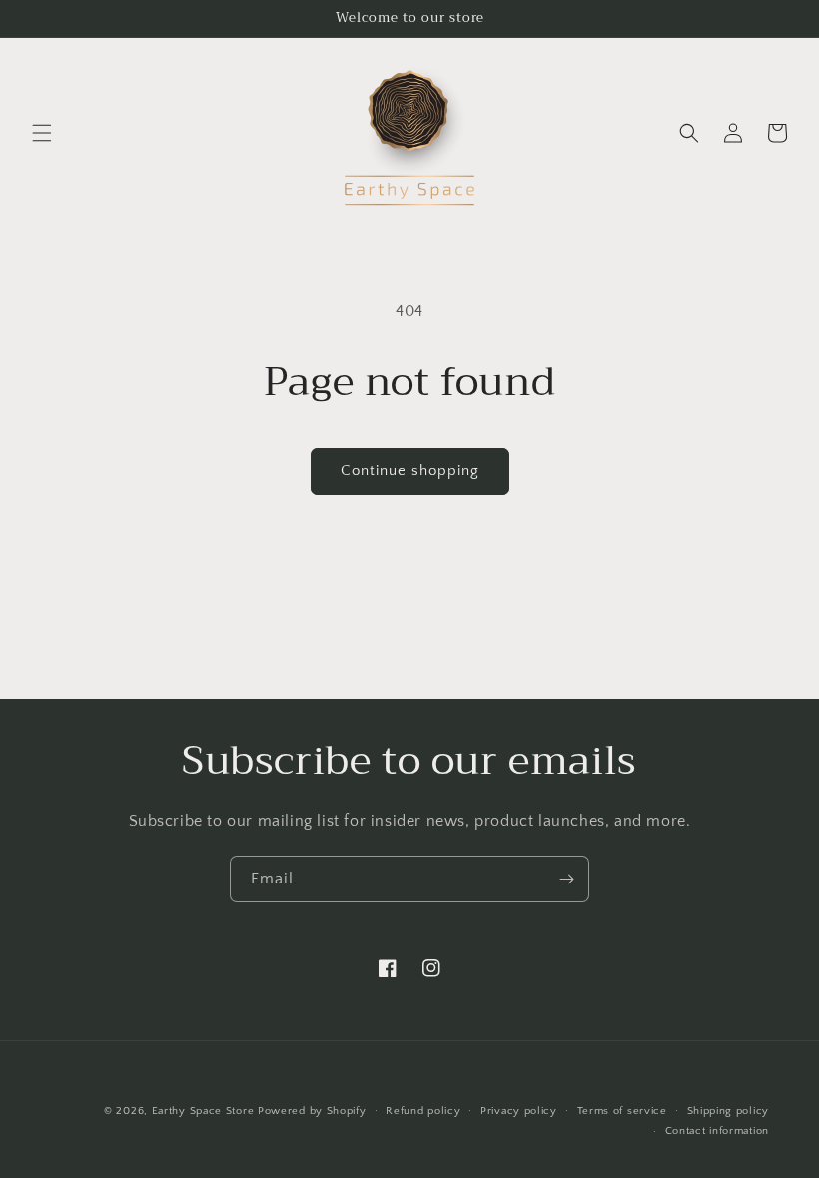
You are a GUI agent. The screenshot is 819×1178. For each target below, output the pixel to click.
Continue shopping (410, 470)
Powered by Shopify (312, 1111)
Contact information (717, 1131)
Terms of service (622, 1111)
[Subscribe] (566, 879)
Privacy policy (518, 1111)
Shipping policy (728, 1111)
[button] (42, 133)
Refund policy (423, 1111)
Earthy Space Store (203, 1111)
